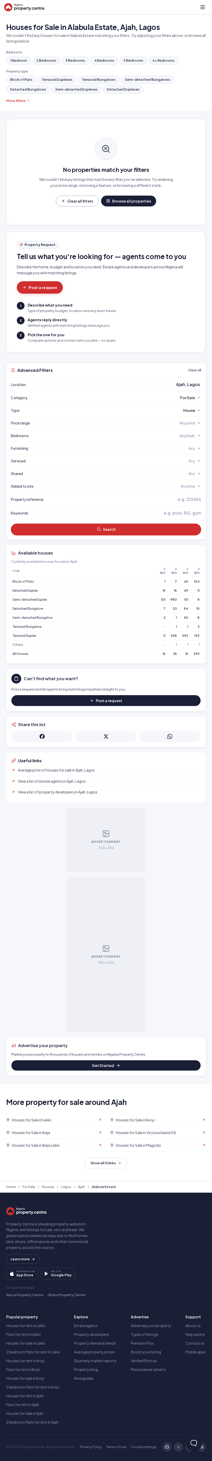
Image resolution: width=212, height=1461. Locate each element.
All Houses (20, 654)
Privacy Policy (91, 1447)
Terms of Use (116, 1447)
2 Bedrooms (46, 60)
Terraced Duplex (24, 636)
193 (197, 636)
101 (163, 599)
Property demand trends (95, 1343)
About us (193, 1325)
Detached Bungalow (27, 609)
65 (186, 581)
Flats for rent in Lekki (23, 1334)
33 (175, 609)
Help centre (195, 1334)
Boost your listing (146, 1352)
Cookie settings (143, 1447)
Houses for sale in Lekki (25, 1343)
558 (174, 636)
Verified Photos (144, 1360)
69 (186, 590)
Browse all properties (131, 201)
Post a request (43, 287)
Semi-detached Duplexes (76, 89)
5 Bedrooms (133, 60)
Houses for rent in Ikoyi (25, 1360)
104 (197, 581)
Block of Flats (21, 79)
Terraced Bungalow (27, 627)
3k (175, 654)
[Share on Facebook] (42, 736)
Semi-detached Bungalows (147, 79)
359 (196, 654)
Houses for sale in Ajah (24, 1413)
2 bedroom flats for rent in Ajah (32, 1422)
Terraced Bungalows (99, 79)
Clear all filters (80, 201)
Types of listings (144, 1334)
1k (164, 590)
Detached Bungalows (28, 89)
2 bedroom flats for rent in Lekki (33, 1352)
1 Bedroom (18, 60)
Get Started (103, 1065)
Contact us (195, 1343)
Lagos (66, 1187)
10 (198, 609)
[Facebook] (167, 1447)
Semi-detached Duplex (29, 599)
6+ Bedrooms (164, 60)
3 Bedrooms (75, 60)
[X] (178, 1447)
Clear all (194, 370)
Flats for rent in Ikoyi (23, 1369)
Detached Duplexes (123, 89)
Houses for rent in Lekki (25, 1325)
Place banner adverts (148, 1369)
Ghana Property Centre (67, 1295)
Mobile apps (195, 1352)
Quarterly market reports (95, 1360)
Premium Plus (142, 1343)
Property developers (91, 1334)
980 (173, 599)
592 (185, 636)
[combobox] (118, 384)
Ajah (81, 1187)
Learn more (20, 1259)
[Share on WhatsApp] (170, 736)
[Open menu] (203, 7)
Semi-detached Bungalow (32, 618)
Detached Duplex (25, 590)
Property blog (86, 1369)
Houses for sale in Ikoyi (25, 1378)
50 (186, 618)
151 (186, 599)
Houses (48, 1187)
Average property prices (94, 1352)
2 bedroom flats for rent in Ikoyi (32, 1387)
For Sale (28, 1187)
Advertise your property (151, 1325)
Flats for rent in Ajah (22, 1404)
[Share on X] (106, 736)
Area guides (84, 1378)
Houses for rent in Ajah (25, 1395)
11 (199, 590)
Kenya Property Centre (24, 1295)
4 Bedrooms (104, 60)
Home (11, 1187)
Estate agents (85, 1325)
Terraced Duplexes (57, 79)
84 (186, 609)
